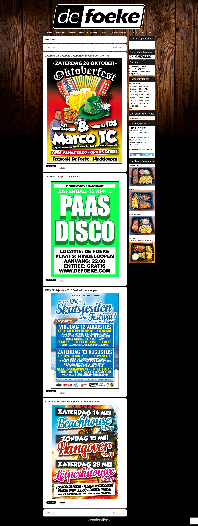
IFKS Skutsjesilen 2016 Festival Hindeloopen (71, 290)
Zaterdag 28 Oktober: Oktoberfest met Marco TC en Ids (77, 55)
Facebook (93, 32)
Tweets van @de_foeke (137, 118)
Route (138, 32)
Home (49, 32)
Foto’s (104, 32)
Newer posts (118, 48)
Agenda (82, 32)
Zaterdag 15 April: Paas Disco (62, 176)
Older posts (50, 48)
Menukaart (60, 32)
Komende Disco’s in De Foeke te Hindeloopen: (72, 401)
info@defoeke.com (140, 140)
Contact (147, 32)
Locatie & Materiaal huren (121, 32)
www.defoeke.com (142, 137)
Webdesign (105, 519)
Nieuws (72, 32)
